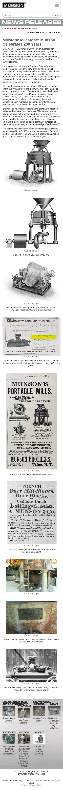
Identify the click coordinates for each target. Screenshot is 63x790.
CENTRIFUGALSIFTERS (42, 703)
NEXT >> (54, 32)
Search (55, 15)
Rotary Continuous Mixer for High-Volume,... (54, 723)
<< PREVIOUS (35, 32)
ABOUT (39, 732)
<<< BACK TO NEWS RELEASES (20, 28)
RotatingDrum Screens (9, 719)
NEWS (54, 704)
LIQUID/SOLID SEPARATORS (12, 703)
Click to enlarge (31, 190)
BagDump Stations (24, 721)
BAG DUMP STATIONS (24, 704)
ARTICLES (9, 732)
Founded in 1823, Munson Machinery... (39, 750)
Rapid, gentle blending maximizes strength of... (9, 750)
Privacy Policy (36, 785)
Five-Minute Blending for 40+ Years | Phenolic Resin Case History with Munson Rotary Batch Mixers (24, 756)
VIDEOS (24, 732)
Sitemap (24, 785)
